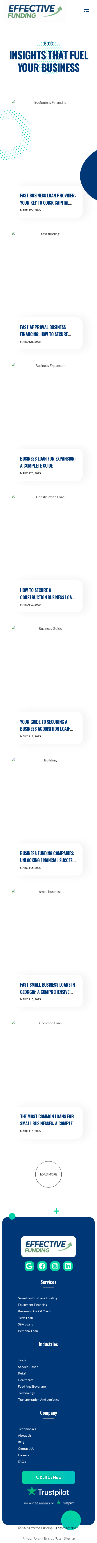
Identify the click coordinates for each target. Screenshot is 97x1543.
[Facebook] (42, 1266)
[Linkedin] (68, 1266)
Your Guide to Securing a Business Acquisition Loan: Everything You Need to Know (47, 728)
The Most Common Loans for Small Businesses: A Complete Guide (48, 1123)
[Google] (29, 1266)
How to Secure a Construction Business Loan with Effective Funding (47, 597)
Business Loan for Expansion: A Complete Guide (47, 462)
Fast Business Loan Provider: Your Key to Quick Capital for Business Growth (48, 202)
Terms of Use (53, 1538)
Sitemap (69, 1538)
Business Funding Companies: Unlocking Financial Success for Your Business (47, 860)
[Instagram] (55, 1266)
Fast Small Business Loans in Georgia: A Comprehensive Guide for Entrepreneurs (47, 991)
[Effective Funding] (35, 11)
